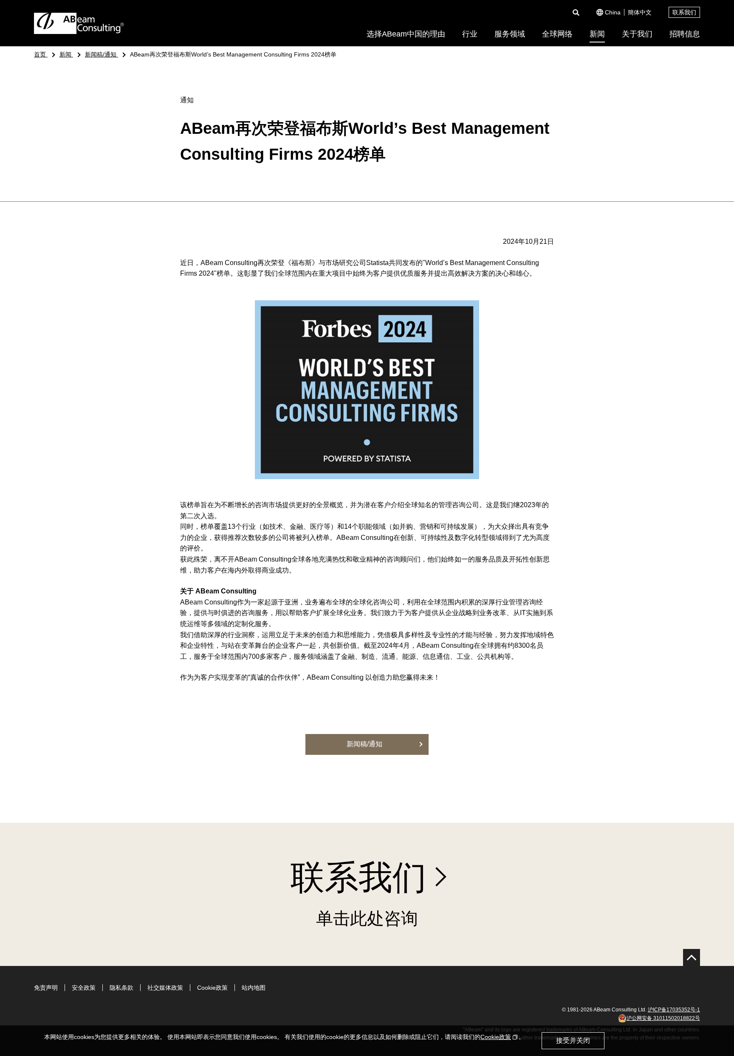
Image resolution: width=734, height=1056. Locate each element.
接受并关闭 (573, 1040)
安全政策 (84, 987)
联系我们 (684, 12)
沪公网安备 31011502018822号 (663, 1018)
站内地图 (253, 987)
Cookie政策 (212, 987)
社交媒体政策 (165, 987)
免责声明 (46, 987)
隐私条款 (121, 987)
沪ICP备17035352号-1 (674, 1010)
